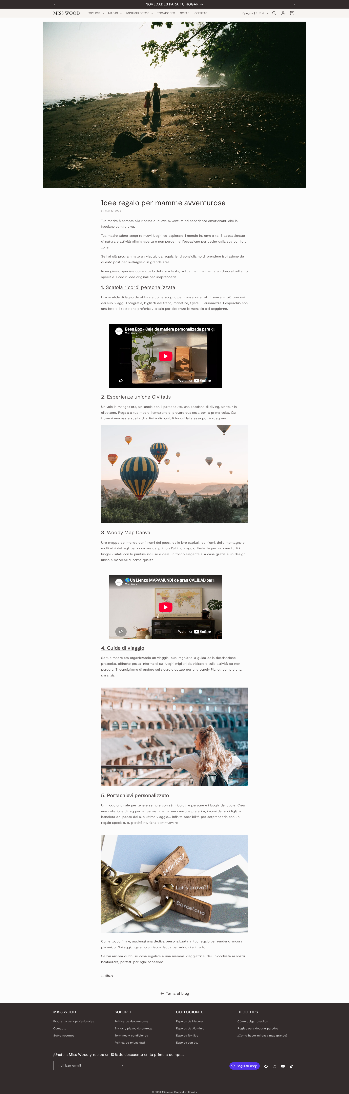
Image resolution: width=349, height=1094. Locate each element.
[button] (95, 13)
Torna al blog (177, 993)
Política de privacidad (130, 1042)
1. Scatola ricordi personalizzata (138, 287)
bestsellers (109, 962)
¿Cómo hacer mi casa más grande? (263, 1035)
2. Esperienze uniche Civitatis (136, 397)
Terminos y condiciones (131, 1035)
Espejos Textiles (187, 1035)
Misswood (167, 1092)
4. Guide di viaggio (122, 648)
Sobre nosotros (63, 1035)
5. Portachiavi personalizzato (135, 795)
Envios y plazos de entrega (134, 1028)
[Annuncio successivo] (294, 4)
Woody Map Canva (128, 533)
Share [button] (109, 975)
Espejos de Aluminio (190, 1028)
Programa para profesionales (73, 1021)
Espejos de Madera (189, 1021)
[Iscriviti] (121, 1066)
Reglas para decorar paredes (258, 1028)
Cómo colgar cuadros (253, 1021)
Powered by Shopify (185, 1092)
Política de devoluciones (131, 1021)
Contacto (59, 1028)
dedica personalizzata (171, 941)
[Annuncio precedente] (54, 4)
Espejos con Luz (187, 1042)
